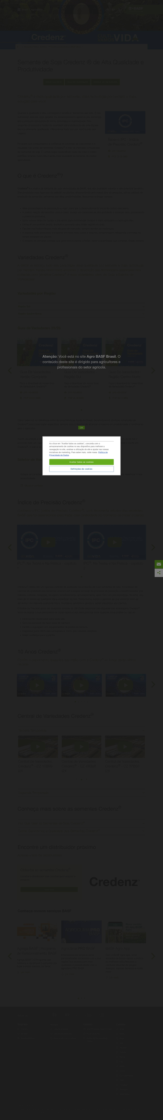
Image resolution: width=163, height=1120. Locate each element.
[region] (81, 455)
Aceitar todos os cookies (81, 462)
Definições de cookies (81, 469)
